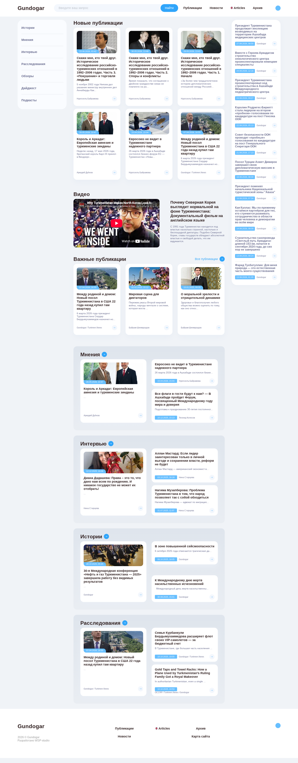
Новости (216, 8)
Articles (239, 8)
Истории (27, 28)
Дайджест (28, 88)
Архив (257, 8)
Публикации (192, 8)
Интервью (29, 52)
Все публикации (206, 259)
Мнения (27, 40)
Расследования (33, 64)
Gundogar (31, 8)
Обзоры (27, 76)
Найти (169, 8)
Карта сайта (201, 736)
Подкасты (29, 100)
